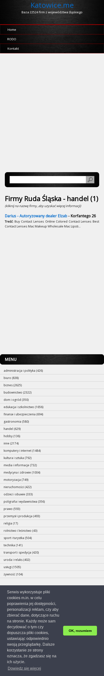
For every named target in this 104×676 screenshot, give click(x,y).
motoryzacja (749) (16, 480)
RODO (11, 39)
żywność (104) (13, 574)
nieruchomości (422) (17, 487)
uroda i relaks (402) (17, 560)
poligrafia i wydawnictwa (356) (24, 501)
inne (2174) (11, 443)
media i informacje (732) (20, 465)
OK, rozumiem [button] (80, 631)
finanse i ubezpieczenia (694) (23, 414)
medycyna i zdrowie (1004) (22, 472)
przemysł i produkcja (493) (22, 516)
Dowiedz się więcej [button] (24, 668)
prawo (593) (12, 509)
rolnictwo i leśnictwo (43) (20, 531)
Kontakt (13, 48)
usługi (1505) (12, 567)
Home (11, 29)
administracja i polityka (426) (23, 371)
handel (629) (12, 429)
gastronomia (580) (16, 421)
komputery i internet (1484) (22, 451)
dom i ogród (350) (16, 400)
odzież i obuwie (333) (18, 494)
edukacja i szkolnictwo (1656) (23, 407)
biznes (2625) (13, 385)
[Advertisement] (52, 115)
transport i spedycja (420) (21, 552)
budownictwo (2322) (17, 392)
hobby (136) (12, 436)
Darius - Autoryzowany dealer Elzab (36, 215)
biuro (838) (11, 378)
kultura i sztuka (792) (17, 458)
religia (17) (11, 523)
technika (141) (13, 545)
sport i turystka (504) (18, 538)
